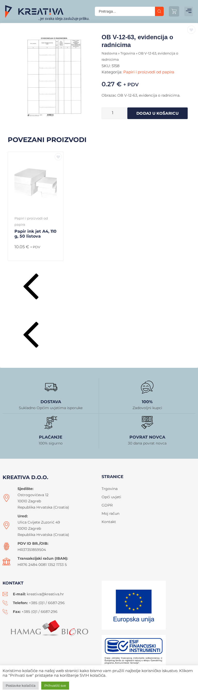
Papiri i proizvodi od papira (148, 71)
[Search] (159, 11)
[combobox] (125, 11)
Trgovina (127, 53)
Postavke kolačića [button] (21, 685)
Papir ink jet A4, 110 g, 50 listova (35, 234)
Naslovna (109, 53)
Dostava (50, 401)
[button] (188, 11)
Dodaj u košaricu (157, 113)
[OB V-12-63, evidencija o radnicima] (53, 76)
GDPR (107, 505)
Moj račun (110, 513)
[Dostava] (50, 387)
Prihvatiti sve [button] (55, 685)
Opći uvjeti (111, 497)
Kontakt (109, 521)
